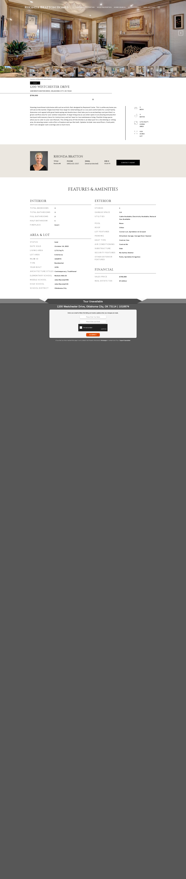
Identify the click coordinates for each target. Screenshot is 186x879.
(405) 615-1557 (73, 163)
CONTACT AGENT (128, 162)
